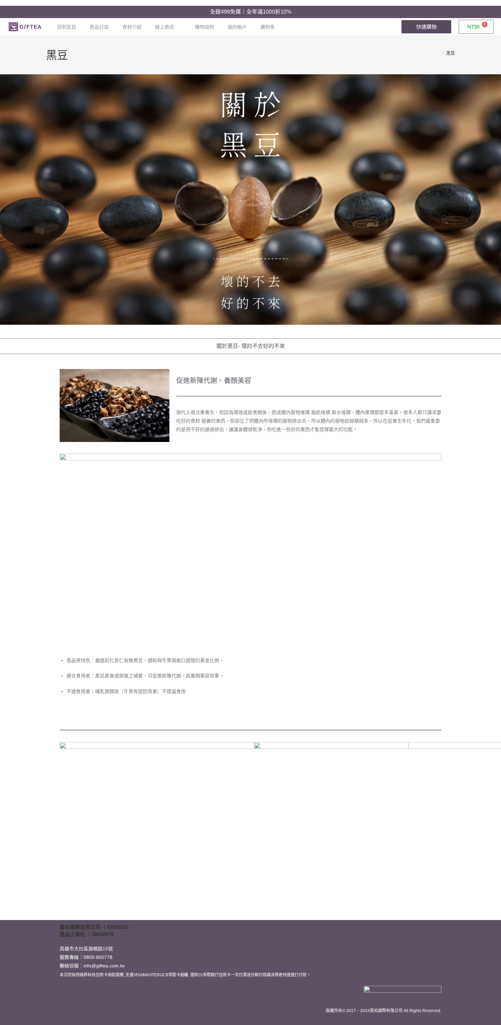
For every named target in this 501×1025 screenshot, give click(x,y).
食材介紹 (131, 27)
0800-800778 (98, 957)
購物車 (267, 27)
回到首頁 (66, 27)
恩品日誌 (99, 27)
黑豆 (450, 53)
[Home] (438, 53)
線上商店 (164, 27)
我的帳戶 (237, 27)
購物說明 (204, 27)
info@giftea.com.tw (104, 965)
